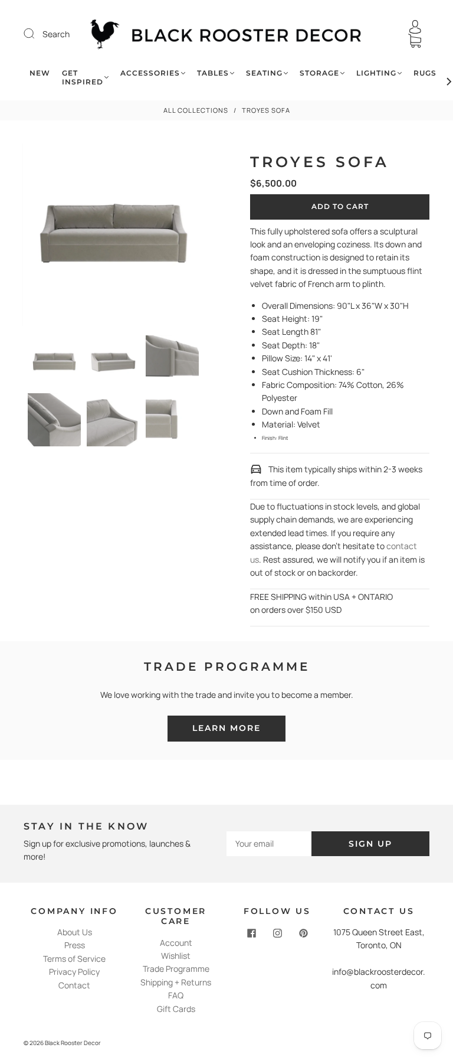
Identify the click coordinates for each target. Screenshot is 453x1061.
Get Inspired (82, 77)
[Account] (415, 27)
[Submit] (37, 34)
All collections (195, 110)
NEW (39, 72)
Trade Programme (176, 968)
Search (56, 34)
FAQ (175, 995)
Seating (264, 72)
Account (176, 942)
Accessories (150, 72)
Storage (319, 72)
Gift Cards (176, 1008)
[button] (40, 237)
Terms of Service (74, 958)
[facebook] (251, 933)
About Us (74, 932)
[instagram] (277, 933)
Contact (74, 985)
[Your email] (268, 843)
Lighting (376, 72)
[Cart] (414, 41)
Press (74, 945)
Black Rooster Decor (73, 1043)
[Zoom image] (113, 237)
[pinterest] (303, 933)
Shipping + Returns (175, 982)
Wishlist (176, 955)
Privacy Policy (74, 971)
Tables (213, 72)
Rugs (424, 72)
